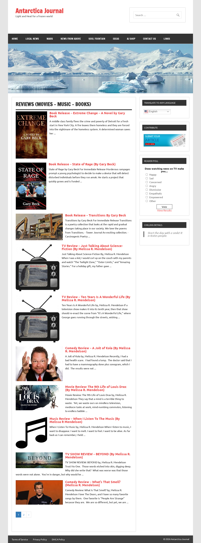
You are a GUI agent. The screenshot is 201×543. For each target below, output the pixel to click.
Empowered (156, 197)
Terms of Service (20, 539)
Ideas (116, 38)
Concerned (155, 182)
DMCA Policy (58, 539)
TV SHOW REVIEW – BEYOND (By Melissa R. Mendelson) (97, 455)
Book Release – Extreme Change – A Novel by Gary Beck (87, 114)
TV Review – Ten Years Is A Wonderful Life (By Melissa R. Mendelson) (96, 298)
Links (167, 38)
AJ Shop (131, 38)
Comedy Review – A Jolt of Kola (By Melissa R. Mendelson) (97, 349)
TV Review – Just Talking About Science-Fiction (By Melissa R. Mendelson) (92, 247)
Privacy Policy (40, 539)
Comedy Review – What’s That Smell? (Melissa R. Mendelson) (92, 483)
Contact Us (149, 38)
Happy (152, 174)
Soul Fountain (97, 38)
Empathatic (155, 193)
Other (152, 200)
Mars (50, 38)
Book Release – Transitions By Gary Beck (95, 215)
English (152, 111)
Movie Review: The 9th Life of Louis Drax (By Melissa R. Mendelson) (95, 388)
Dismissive (155, 189)
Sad (151, 178)
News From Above (71, 38)
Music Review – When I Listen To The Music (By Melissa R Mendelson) (84, 420)
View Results (164, 210)
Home (15, 38)
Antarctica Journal (40, 10)
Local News (32, 38)
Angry (152, 185)
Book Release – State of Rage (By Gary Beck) (82, 164)
